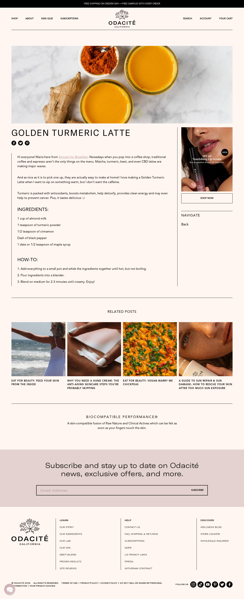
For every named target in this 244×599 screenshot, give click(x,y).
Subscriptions (69, 19)
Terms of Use (69, 583)
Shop (14, 19)
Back (185, 224)
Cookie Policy (108, 583)
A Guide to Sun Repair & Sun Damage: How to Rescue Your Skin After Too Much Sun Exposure (205, 385)
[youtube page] (208, 584)
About (29, 19)
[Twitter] (20, 143)
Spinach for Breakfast (73, 157)
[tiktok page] (200, 584)
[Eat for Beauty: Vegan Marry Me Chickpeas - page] (150, 349)
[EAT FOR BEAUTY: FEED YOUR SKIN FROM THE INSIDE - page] (38, 349)
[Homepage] (122, 19)
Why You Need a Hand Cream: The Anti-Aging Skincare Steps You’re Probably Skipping (93, 385)
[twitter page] (222, 584)
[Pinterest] (27, 143)
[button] (9, 589)
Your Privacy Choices (42, 586)
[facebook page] (229, 584)
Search (187, 19)
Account (205, 19)
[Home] (29, 531)
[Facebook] (13, 143)
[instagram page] (193, 584)
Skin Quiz (47, 19)
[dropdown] (14, 19)
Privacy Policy (89, 583)
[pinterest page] (215, 584)
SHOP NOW (207, 198)
